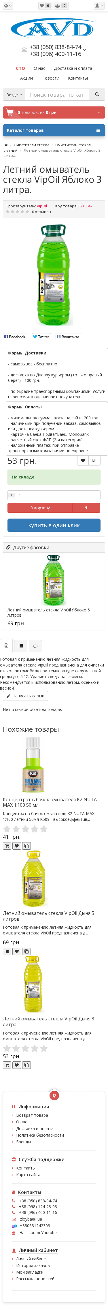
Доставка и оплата (35, 1128)
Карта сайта (28, 1174)
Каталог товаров (25, 130)
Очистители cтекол (31, 144)
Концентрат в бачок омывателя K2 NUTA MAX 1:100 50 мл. (50, 802)
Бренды (23, 1141)
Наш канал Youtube (37, 1232)
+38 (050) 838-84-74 (38, 1201)
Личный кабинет (32, 1259)
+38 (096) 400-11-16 (38, 1212)
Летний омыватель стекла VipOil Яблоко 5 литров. (48, 612)
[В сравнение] (94, 460)
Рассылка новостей (35, 1278)
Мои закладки (29, 1272)
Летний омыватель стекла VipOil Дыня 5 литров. (48, 916)
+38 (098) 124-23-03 (38, 1206)
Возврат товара (32, 1115)
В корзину (40, 507)
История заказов (33, 1265)
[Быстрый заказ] (86, 508)
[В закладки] (83, 460)
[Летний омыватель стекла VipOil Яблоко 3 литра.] (54, 275)
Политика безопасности (40, 1135)
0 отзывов (41, 211)
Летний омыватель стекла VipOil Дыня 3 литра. (48, 1021)
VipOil (42, 206)
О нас (21, 1122)
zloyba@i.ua (31, 1219)
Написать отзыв (27, 696)
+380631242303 (35, 1225)
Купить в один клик (54, 525)
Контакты (25, 1168)
